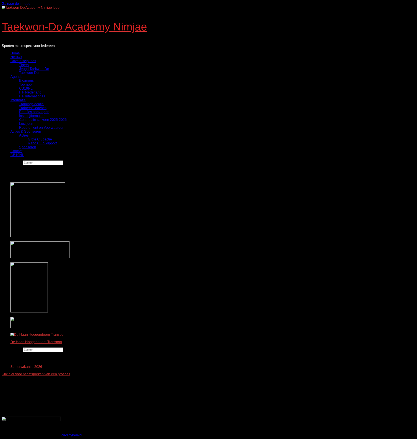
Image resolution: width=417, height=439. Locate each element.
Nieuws (16, 57)
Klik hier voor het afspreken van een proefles (36, 374)
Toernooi (26, 84)
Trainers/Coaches (32, 108)
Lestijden (26, 123)
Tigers (24, 65)
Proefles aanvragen (34, 112)
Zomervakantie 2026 (26, 367)
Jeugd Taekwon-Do (34, 69)
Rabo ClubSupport (42, 143)
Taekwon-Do (29, 73)
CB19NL (26, 88)
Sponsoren (27, 147)
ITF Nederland (30, 92)
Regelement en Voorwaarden (41, 127)
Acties (24, 135)
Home (15, 53)
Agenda (16, 76)
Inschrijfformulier (32, 116)
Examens (26, 80)
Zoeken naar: (12, 162)
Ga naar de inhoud (16, 3)
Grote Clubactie (40, 139)
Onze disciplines (23, 61)
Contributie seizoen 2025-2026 (43, 120)
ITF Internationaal (32, 96)
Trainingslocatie (31, 104)
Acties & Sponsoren (25, 131)
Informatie (18, 100)
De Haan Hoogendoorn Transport (36, 342)
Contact (16, 151)
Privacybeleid (71, 435)
